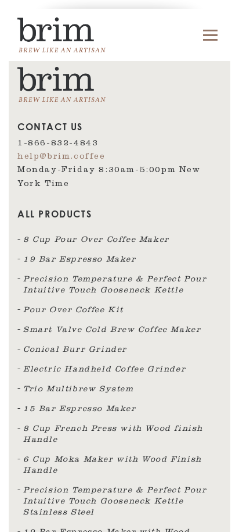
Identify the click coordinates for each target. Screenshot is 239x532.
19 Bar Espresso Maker (79, 260)
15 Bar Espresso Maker (79, 410)
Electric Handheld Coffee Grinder (104, 370)
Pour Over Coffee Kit (73, 311)
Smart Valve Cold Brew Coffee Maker (112, 331)
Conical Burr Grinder (75, 351)
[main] (119, 266)
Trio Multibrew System (78, 390)
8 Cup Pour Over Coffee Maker (96, 241)
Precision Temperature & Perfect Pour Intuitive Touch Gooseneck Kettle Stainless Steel (115, 502)
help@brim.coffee (61, 157)
